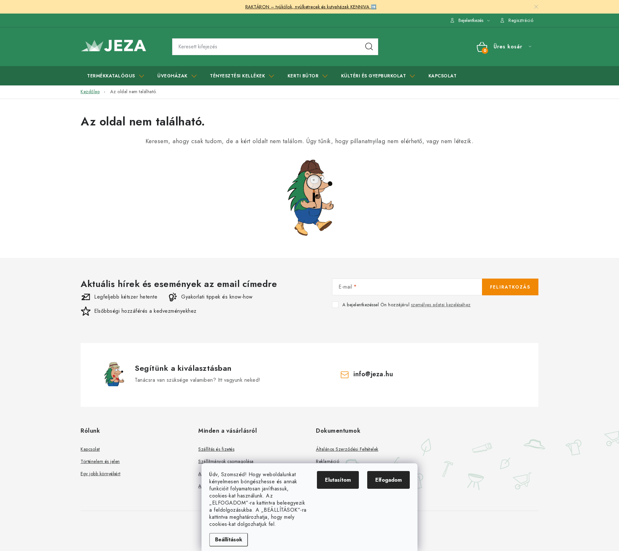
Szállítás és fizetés (216, 449)
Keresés (369, 46)
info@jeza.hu (373, 374)
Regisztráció (520, 20)
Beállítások (228, 539)
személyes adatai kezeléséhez (441, 304)
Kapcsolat (90, 449)
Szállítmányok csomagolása (226, 461)
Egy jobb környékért (101, 473)
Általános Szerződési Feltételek (347, 449)
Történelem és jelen (100, 461)
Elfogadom (388, 480)
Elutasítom (338, 480)
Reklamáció (327, 461)
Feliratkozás (510, 287)
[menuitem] (116, 75)
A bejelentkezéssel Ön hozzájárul (406, 305)
